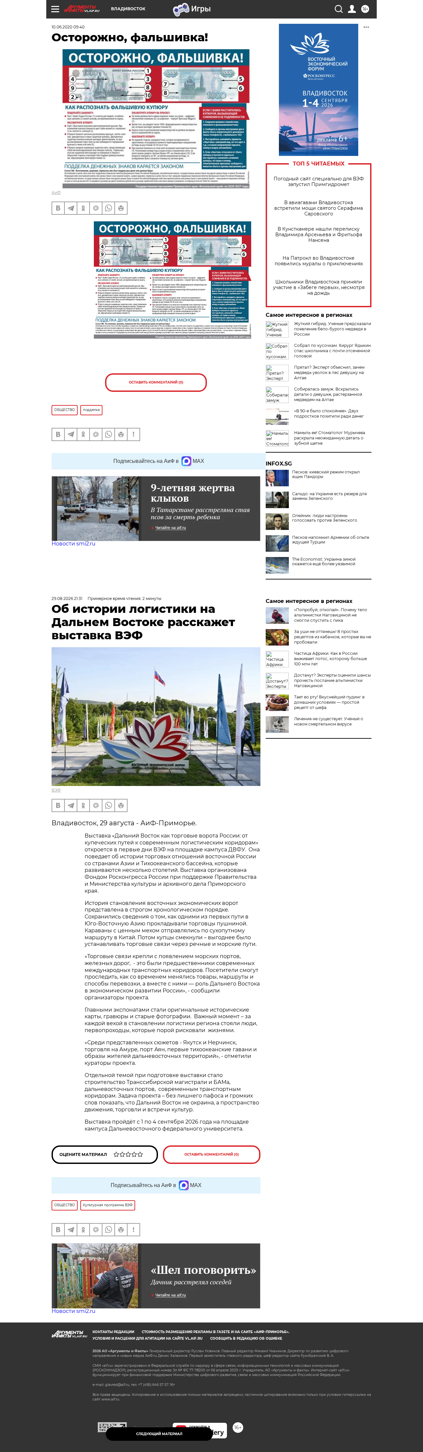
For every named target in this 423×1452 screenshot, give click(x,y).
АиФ (56, 192)
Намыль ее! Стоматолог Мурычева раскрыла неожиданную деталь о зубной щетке (329, 438)
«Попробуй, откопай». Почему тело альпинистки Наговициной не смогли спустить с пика (330, 615)
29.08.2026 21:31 (67, 598)
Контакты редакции (113, 1332)
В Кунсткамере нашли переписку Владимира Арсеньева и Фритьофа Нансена (318, 234)
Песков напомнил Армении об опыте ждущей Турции (330, 539)
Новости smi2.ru (74, 543)
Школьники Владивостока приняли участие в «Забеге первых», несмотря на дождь (319, 287)
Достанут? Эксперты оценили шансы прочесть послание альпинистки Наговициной (332, 680)
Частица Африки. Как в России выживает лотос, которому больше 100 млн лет (330, 658)
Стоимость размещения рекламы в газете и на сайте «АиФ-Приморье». (215, 1332)
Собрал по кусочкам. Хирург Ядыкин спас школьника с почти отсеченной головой (332, 350)
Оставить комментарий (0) (156, 382)
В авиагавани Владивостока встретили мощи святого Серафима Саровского (318, 208)
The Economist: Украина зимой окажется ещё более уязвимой (324, 561)
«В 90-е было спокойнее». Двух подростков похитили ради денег (329, 413)
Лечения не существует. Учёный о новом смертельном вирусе (328, 721)
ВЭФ (56, 790)
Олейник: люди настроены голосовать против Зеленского (324, 518)
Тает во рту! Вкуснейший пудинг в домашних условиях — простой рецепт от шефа (329, 702)
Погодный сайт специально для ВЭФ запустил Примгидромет (319, 181)
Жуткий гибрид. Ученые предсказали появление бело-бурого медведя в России (332, 329)
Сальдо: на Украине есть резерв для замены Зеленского (329, 496)
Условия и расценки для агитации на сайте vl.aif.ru (148, 1338)
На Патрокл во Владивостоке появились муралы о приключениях (319, 261)
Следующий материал (159, 1434)
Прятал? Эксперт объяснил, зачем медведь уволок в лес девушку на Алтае (329, 372)
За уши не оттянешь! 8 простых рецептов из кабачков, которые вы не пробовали (332, 637)
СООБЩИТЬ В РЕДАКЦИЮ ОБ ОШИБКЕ (246, 1338)
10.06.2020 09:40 (68, 26)
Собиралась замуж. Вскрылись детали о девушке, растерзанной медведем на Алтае (328, 394)
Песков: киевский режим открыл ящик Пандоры (326, 474)
